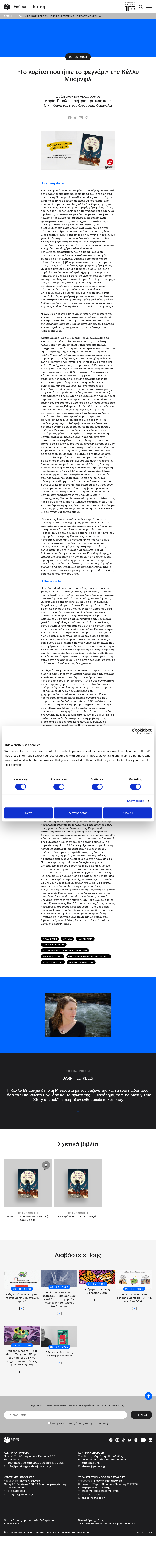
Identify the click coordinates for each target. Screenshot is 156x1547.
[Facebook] (111, 1440)
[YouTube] (143, 1440)
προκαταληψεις (54, 944)
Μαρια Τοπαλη (53, 956)
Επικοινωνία (11, 1523)
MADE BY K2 (144, 1532)
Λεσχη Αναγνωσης (81, 962)
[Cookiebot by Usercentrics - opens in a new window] (135, 731)
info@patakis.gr (18, 1466)
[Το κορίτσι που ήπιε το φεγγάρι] (78, 1192)
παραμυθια (85, 938)
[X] (129, 1440)
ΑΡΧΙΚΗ (8, 16)
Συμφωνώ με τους (79, 1423)
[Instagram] (117, 1440)
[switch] (58, 787)
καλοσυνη (50, 938)
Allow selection (78, 812)
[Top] (149, 1396)
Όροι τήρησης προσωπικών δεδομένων (29, 1520)
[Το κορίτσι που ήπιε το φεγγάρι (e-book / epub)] (28, 1194)
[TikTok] (123, 1440)
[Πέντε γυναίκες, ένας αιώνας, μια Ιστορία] (59, 1345)
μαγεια (67, 938)
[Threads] (136, 1440)
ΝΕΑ (19, 16)
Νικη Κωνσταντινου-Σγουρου (88, 956)
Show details (135, 800)
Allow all (128, 812)
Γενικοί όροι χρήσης (91, 1520)
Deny (28, 812)
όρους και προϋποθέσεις (92, 1423)
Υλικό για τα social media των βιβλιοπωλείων (107, 1523)
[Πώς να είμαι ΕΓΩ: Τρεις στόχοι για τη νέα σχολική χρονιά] (22, 1290)
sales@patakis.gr (40, 1466)
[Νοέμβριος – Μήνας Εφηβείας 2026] (97, 1286)
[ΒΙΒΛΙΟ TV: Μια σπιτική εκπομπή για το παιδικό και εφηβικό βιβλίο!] (134, 1290)
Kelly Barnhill (53, 962)
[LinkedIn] (150, 1440)
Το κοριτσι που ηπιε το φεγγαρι (65, 950)
